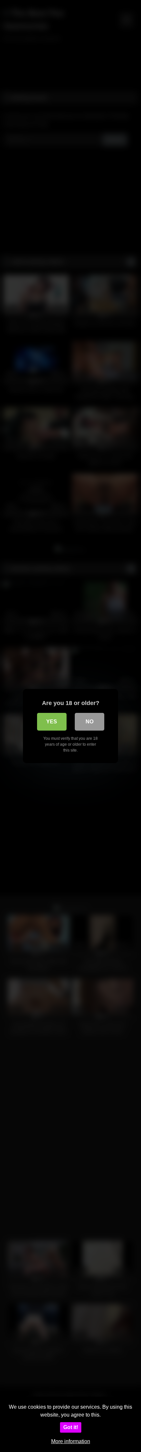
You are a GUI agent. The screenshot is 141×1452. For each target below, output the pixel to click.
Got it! (70, 1427)
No (89, 721)
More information (70, 1441)
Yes (51, 721)
